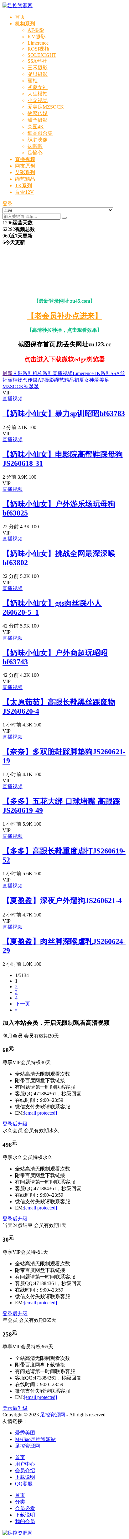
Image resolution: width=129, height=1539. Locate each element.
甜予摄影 (38, 120)
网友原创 (25, 166)
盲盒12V (24, 192)
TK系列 (23, 185)
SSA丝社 (37, 61)
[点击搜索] (64, 218)
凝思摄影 (38, 74)
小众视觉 (38, 100)
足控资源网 (52, 1414)
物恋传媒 (38, 113)
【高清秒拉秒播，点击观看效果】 (64, 330)
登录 (8, 203)
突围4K (36, 126)
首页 (20, 17)
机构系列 (25, 23)
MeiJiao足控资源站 (35, 1439)
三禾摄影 (38, 67)
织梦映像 (38, 139)
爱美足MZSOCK (46, 107)
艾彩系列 (25, 172)
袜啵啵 (35, 146)
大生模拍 (38, 93)
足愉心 (35, 152)
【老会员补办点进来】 (64, 316)
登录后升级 (15, 1123)
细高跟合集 (40, 133)
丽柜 (33, 80)
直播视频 (25, 159)
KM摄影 (37, 36)
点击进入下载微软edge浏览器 (64, 359)
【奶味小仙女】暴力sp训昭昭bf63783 (64, 413)
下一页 (22, 1003)
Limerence (38, 43)
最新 (8, 373)
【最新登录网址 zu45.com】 (64, 301)
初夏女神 (38, 87)
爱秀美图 (25, 1432)
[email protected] (40, 1113)
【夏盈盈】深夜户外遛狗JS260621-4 (62, 901)
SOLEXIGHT (42, 55)
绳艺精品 (25, 179)
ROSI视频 (38, 48)
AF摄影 (36, 30)
